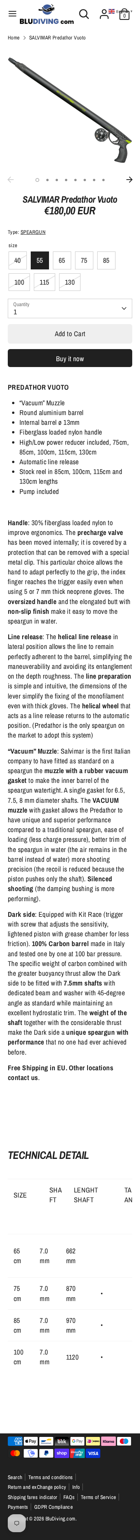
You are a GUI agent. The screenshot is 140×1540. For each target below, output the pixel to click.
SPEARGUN (33, 231)
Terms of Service (98, 1497)
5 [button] (75, 180)
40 (17, 260)
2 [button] (47, 180)
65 (62, 260)
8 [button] (103, 180)
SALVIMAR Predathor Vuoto (57, 37)
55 (40, 260)
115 (44, 282)
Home (14, 37)
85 (106, 260)
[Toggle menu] (10, 14)
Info (76, 1486)
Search (15, 1477)
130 (70, 282)
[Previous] (10, 179)
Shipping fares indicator (33, 1497)
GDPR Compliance (53, 1506)
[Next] (129, 179)
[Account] (104, 11)
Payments (18, 1506)
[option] (70, 110)
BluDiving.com (60, 1518)
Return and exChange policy (37, 1486)
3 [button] (57, 180)
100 (19, 282)
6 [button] (85, 180)
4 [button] (66, 180)
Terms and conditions (50, 1477)
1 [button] (37, 180)
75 (84, 260)
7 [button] (94, 180)
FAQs (69, 1497)
